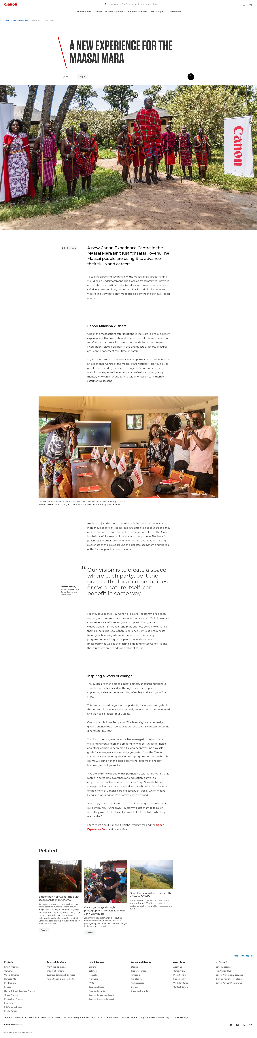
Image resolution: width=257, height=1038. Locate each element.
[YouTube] (251, 1025)
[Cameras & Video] (93, 11)
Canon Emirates (12, 1024)
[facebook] (231, 1025)
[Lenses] (103, 11)
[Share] (191, 76)
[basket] (250, 5)
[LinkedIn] (237, 1025)
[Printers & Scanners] (126, 11)
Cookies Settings (180, 1017)
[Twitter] (244, 1025)
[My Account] (244, 5)
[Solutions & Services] (148, 11)
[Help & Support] (167, 11)
